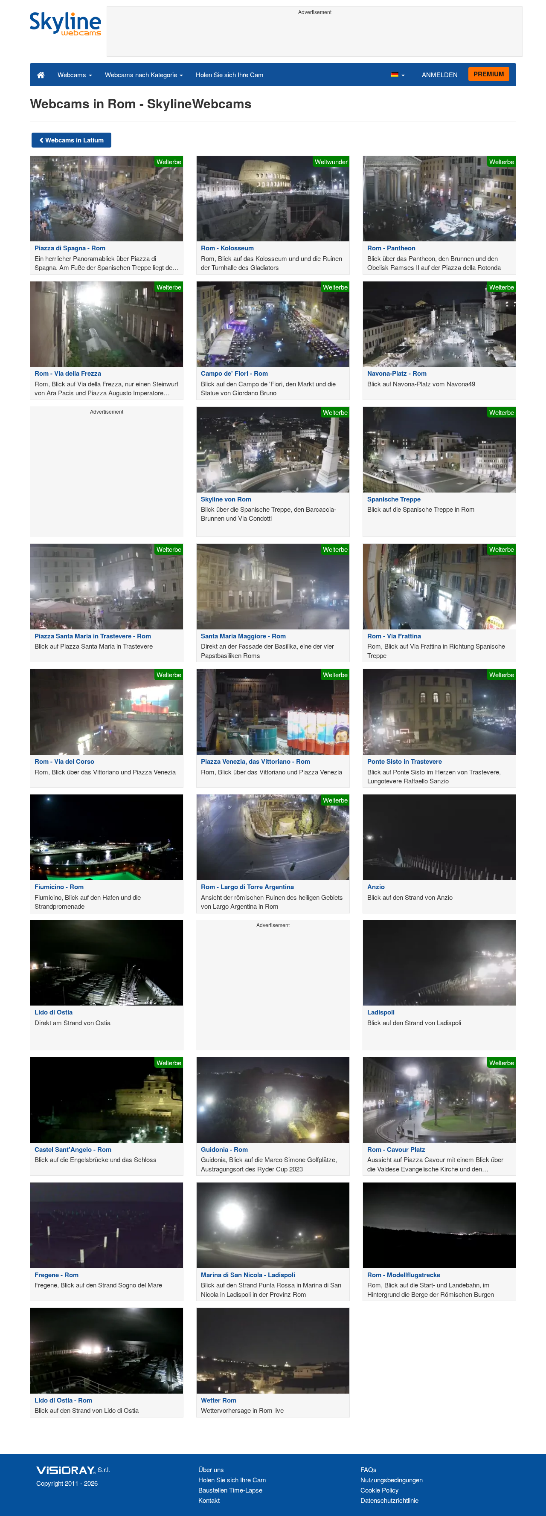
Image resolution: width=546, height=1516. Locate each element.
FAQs (368, 1469)
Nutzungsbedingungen (391, 1479)
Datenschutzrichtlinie (389, 1500)
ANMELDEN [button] (440, 74)
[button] (397, 74)
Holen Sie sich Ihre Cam (230, 74)
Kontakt (209, 1500)
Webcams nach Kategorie (142, 74)
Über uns (211, 1469)
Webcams (73, 74)
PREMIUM (488, 73)
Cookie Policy (379, 1489)
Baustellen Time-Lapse (230, 1489)
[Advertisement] (314, 37)
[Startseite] (40, 74)
